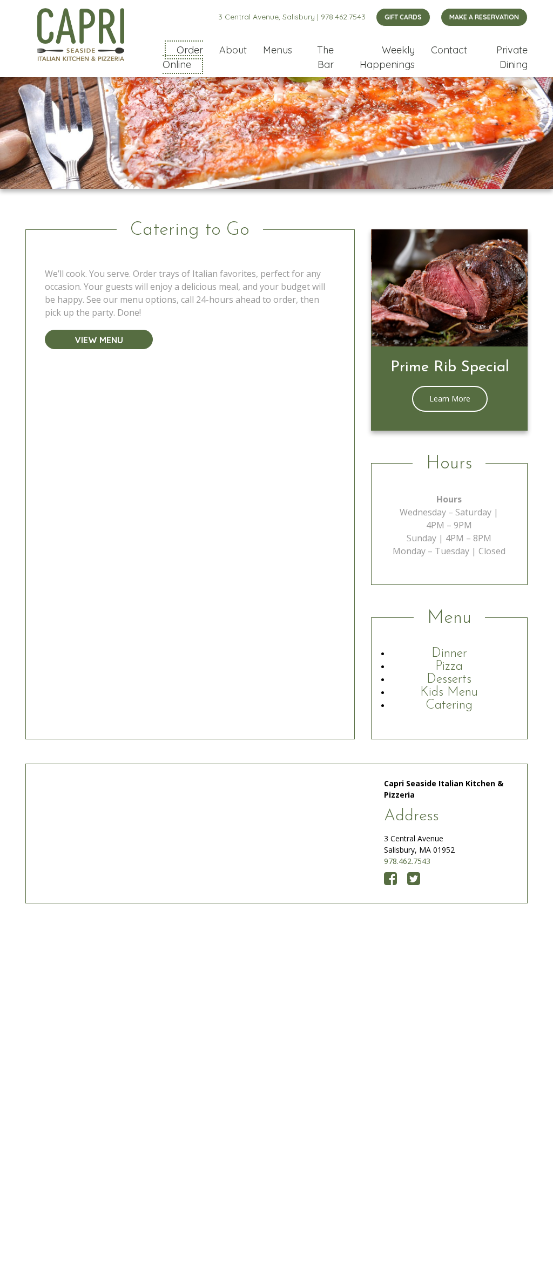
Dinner (449, 653)
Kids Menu (449, 692)
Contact (449, 50)
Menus (277, 50)
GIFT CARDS (403, 17)
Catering (449, 705)
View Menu (99, 340)
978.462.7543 (343, 17)
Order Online (183, 57)
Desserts (449, 679)
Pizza (449, 666)
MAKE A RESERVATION (484, 17)
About (233, 50)
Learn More (449, 398)
